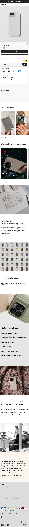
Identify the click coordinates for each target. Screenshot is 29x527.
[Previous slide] (2, 137)
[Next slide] (5, 137)
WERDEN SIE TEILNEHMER (7, 495)
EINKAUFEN (3, 484)
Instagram (10, 513)
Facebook (2, 513)
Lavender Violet (4, 48)
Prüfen (25, 64)
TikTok (16, 513)
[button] (17, 4)
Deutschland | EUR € (4, 519)
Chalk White (2, 48)
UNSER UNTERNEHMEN (6, 488)
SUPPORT (3, 491)
